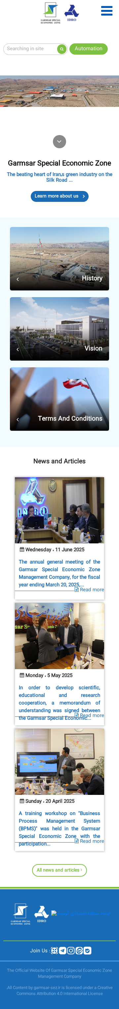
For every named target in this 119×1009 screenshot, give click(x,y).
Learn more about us (57, 196)
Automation (88, 49)
